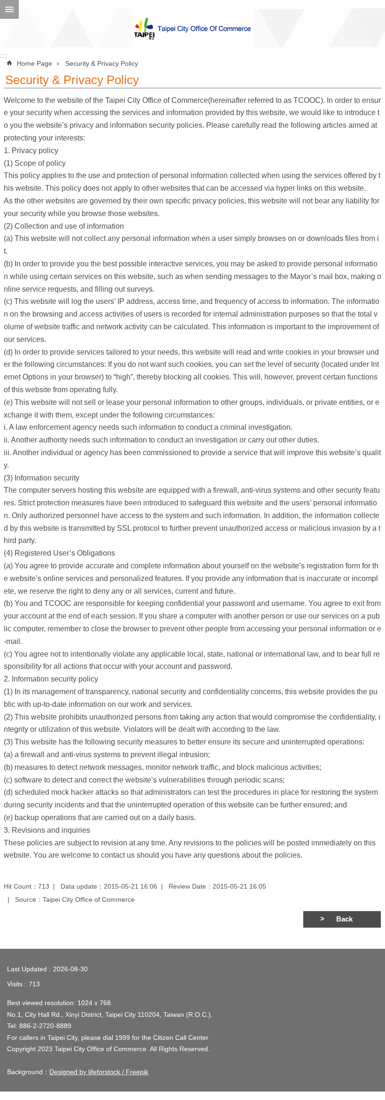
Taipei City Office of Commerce (192, 27)
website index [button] (9, 9)
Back (344, 919)
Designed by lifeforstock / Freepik (98, 1072)
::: (3, 56)
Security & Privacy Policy (101, 63)
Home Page (34, 63)
